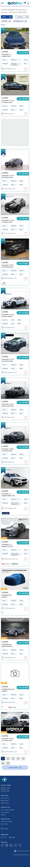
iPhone (4, 837)
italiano (27, 851)
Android (13, 837)
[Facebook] (2, 845)
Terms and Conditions (6, 821)
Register (3, 814)
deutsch (19, 851)
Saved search (13, 767)
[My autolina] (28, 3)
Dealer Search (4, 800)
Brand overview (5, 803)
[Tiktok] (15, 845)
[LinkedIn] (11, 845)
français (23, 851)
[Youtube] (6, 845)
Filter (4, 17)
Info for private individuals (7, 809)
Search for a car (5, 798)
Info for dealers (5, 812)
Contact (6, 828)
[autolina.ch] (14, 3)
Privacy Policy (4, 824)
